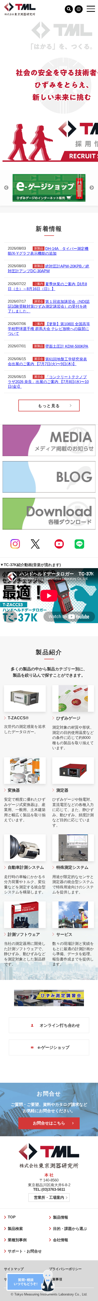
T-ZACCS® (18, 718)
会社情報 (60, 1240)
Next (91, 187)
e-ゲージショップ (53, 1047)
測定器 (62, 790)
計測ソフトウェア (24, 934)
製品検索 (15, 1229)
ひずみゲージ (68, 718)
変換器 (14, 790)
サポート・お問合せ (25, 1251)
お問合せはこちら (49, 1123)
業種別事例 (17, 1240)
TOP (12, 1217)
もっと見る (49, 406)
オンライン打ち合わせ (59, 1025)
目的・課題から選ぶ (70, 1229)
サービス (64, 934)
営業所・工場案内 (49, 1198)
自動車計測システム (26, 867)
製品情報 (60, 1217)
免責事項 (55, 1279)
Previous (6, 187)
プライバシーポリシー (65, 1269)
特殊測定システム (72, 867)
